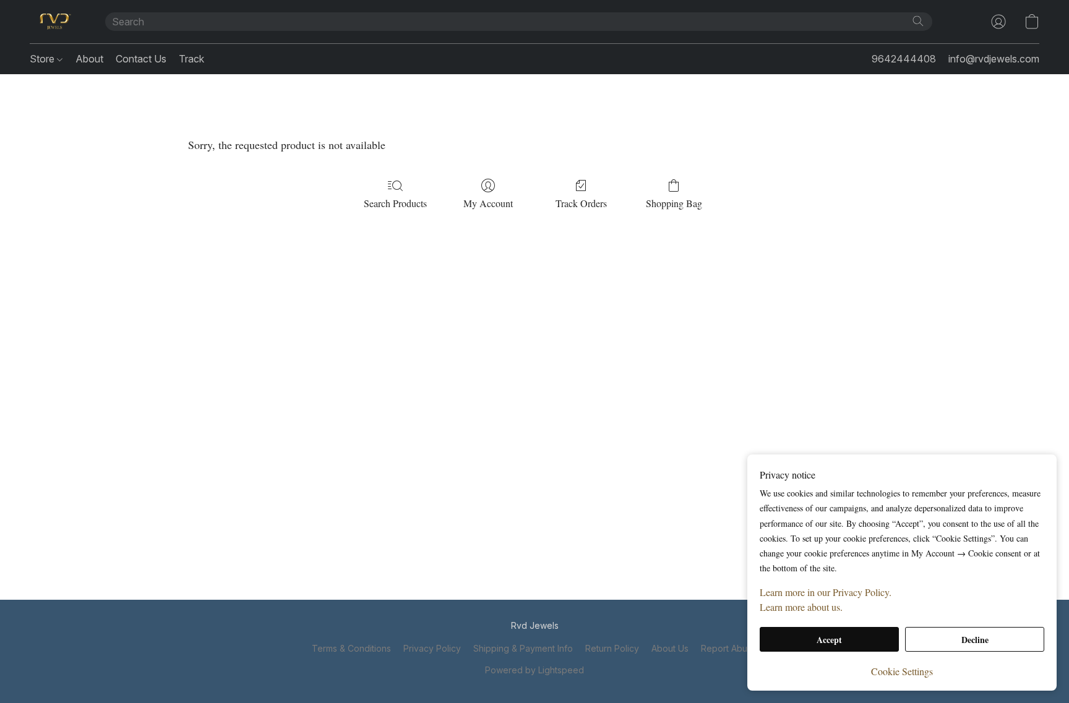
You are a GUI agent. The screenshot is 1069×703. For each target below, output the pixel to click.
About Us (670, 648)
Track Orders (581, 203)
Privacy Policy (432, 648)
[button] (55, 21)
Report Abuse (729, 648)
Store (43, 59)
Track (191, 59)
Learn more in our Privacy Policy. (825, 592)
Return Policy (612, 648)
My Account (488, 203)
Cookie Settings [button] (902, 671)
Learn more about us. (801, 606)
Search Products (395, 203)
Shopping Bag (674, 203)
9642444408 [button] (904, 59)
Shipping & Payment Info (523, 648)
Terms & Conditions (351, 648)
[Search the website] (918, 21)
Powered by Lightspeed (534, 670)
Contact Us (141, 59)
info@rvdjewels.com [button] (993, 59)
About (89, 59)
